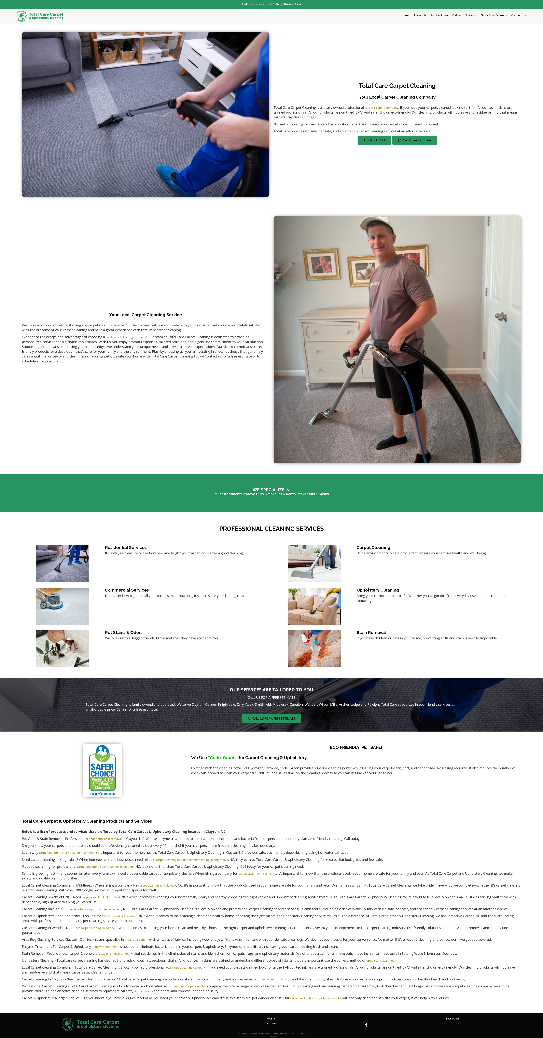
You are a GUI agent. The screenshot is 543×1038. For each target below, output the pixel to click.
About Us (420, 15)
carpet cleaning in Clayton (274, 979)
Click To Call (375, 140)
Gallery (457, 15)
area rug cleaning (136, 940)
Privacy (273, 1037)
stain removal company (117, 954)
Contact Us (518, 15)
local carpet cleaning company (126, 337)
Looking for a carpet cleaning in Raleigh (95, 909)
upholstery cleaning (379, 960)
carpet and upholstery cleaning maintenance (69, 853)
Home (405, 15)
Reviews (471, 15)
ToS (268, 1037)
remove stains (143, 991)
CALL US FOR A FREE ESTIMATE (272, 719)
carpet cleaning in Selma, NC (257, 874)
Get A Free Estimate (494, 15)
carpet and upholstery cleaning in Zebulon (105, 867)
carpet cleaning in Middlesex (157, 885)
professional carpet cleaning (187, 986)
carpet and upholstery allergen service (316, 998)
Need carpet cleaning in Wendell (94, 928)
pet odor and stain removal (103, 839)
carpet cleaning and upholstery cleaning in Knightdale (192, 860)
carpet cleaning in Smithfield (101, 897)
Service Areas (439, 15)
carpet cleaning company (381, 108)
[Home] (39, 16)
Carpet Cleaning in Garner (119, 916)
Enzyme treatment (106, 947)
